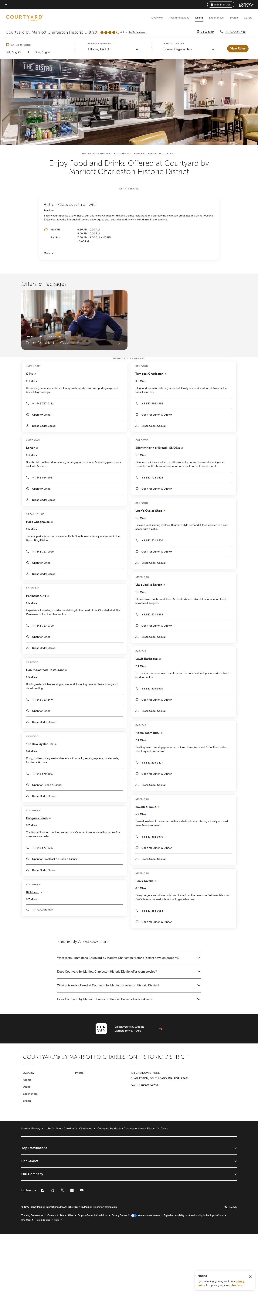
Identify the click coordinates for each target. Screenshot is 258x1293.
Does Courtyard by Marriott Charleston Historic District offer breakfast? (104, 999)
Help (56, 1220)
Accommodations (179, 17)
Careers (51, 1215)
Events (234, 17)
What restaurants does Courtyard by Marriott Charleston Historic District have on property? (118, 958)
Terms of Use (66, 1215)
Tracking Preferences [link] (32, 1215)
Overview (157, 17)
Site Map (26, 1220)
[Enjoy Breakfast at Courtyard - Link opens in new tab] (74, 320)
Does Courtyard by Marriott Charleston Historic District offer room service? (107, 971)
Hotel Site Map (42, 1220)
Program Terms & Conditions (92, 1215)
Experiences (216, 17)
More (47, 253)
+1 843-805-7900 (235, 32)
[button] (220, 5)
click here (236, 1285)
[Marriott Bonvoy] (243, 4)
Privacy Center (119, 1215)
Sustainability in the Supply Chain (205, 1215)
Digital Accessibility (174, 1215)
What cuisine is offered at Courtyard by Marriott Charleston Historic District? (108, 985)
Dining (199, 17)
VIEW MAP (207, 32)
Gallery (248, 17)
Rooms (27, 1079)
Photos (79, 1072)
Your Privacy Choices (148, 1215)
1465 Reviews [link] (137, 32)
